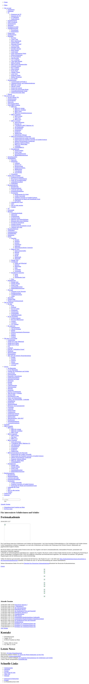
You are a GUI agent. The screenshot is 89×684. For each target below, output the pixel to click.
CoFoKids (17, 146)
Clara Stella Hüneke (16, 61)
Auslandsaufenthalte (16, 213)
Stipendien (10, 297)
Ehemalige (10, 36)
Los (5, 501)
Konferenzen (11, 420)
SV (8, 12)
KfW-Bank (18, 200)
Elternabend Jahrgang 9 (21, 612)
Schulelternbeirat (12, 20)
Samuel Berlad (15, 42)
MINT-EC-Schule (20, 108)
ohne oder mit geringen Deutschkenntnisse (19, 355)
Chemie (17, 254)
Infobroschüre (11, 416)
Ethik (16, 268)
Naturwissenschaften (20, 250)
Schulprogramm (12, 99)
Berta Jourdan (15, 50)
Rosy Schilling (15, 67)
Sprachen (13, 238)
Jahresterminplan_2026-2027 (16, 418)
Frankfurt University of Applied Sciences (26, 197)
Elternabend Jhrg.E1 (20, 609)
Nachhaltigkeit (19, 128)
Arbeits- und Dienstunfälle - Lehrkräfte (18, 399)
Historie (10, 94)
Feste (12, 305)
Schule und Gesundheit (14, 175)
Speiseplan (11, 390)
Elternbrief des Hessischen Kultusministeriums (36, 563)
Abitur (13, 296)
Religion (17, 265)
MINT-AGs (18, 119)
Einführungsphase (16, 293)
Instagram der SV (16, 16)
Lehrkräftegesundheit (17, 182)
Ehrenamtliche (12, 354)
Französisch (18, 244)
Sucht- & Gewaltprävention (18, 180)
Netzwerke (11, 102)
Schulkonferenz (12, 34)
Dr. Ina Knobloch (16, 56)
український (14, 363)
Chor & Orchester (16, 329)
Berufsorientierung (13, 185)
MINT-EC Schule (16, 85)
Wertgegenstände (12, 404)
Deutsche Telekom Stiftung (22, 142)
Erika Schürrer (15, 69)
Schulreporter (15, 312)
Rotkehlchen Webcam (21, 135)
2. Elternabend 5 (19, 606)
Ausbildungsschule (13, 28)
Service (6, 366)
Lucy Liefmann (15, 59)
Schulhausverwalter (13, 27)
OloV (12, 204)
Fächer (9, 236)
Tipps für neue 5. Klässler (15, 393)
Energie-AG (18, 164)
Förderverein (11, 33)
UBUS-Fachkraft (12, 22)
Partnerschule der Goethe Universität (25, 138)
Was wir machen (8, 302)
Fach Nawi (18, 117)
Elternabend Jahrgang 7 (21, 604)
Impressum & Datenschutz (11, 678)
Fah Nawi (14, 437)
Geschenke (11, 407)
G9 (8, 208)
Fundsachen (11, 402)
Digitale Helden (19, 150)
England (13, 337)
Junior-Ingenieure (19, 122)
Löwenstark (11, 210)
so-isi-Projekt (18, 172)
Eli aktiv (10, 304)
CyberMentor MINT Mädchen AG (24, 125)
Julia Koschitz (15, 58)
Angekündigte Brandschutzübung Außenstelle (27, 617)
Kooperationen (12, 100)
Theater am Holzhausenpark (15, 301)
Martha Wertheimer (16, 77)
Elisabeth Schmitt (16, 66)
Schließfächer (11, 401)
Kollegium (10, 11)
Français (13, 360)
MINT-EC (14, 106)
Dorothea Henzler (16, 48)
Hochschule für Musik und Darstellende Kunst (27, 199)
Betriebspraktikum (16, 188)
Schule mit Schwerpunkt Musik (19, 89)
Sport (12, 279)
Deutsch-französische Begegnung (20, 332)
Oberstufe (10, 290)
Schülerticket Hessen (13, 413)
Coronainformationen (13, 423)
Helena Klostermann (16, 55)
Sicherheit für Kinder (13, 379)
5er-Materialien (12, 368)
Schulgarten (18, 130)
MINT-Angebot (8, 426)
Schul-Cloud (18, 152)
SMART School (15, 86)
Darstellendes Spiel (20, 277)
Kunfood (13, 307)
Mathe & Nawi (15, 249)
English (13, 357)
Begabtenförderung (13, 229)
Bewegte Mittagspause (17, 319)
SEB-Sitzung (18, 615)
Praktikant (10, 351)
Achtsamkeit (11, 230)
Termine (13, 207)
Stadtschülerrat (15, 19)
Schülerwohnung (16, 318)
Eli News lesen (8, 509)
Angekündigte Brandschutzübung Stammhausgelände (29, 619)
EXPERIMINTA (19, 147)
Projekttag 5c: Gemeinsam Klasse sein (25, 625)
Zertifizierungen (12, 80)
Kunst (16, 274)
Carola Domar (15, 45)
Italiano (13, 362)
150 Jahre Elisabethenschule (14, 653)
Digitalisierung (15, 149)
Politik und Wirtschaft (21, 263)
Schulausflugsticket (13, 415)
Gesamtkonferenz (19, 614)
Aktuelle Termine (5, 504)
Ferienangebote (12, 374)
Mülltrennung (18, 169)
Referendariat (15, 31)
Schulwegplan (11, 410)
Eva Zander (14, 78)
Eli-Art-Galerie (15, 308)
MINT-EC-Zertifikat (20, 110)
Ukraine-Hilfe (11, 299)
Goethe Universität (20, 196)
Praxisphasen (14, 30)
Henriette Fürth (15, 47)
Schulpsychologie (16, 224)
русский (13, 365)
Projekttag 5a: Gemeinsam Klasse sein (25, 623)
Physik (16, 255)
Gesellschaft (14, 261)
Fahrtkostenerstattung (13, 377)
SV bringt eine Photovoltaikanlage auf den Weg (31, 654)
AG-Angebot (14, 324)
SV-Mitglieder (15, 17)
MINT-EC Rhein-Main (21, 144)
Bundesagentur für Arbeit (22, 194)
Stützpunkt (14, 214)
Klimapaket (14, 161)
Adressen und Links (16, 227)
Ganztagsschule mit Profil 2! (19, 81)
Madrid (13, 330)
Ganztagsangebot (12, 232)
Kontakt (10, 382)
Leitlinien (17, 163)
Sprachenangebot (12, 157)
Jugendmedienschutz (20, 153)
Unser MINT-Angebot (14, 105)
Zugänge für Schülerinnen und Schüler (18, 371)
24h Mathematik (19, 127)
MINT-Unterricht (16, 114)
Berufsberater (15, 186)
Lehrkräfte (10, 409)
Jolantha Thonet (15, 72)
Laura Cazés (14, 39)
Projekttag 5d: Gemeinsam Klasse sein (25, 626)
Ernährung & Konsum (17, 177)
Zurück (3, 566)
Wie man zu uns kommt (10, 338)
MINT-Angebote (15, 121)
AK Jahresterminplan (20, 608)
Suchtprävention (15, 218)
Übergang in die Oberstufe (18, 291)
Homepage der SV (16, 14)
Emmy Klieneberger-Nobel (18, 53)
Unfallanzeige (11, 412)
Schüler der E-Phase (13, 343)
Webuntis (10, 388)
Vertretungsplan (12, 387)
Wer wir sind (7, 8)
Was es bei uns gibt (9, 95)
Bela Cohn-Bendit (16, 41)
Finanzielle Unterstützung (15, 376)
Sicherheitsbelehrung (13, 421)
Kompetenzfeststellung (17, 191)
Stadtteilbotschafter (16, 315)
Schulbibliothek (12, 233)
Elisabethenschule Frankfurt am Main (14, 507)
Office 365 (7, 674)
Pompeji (13, 333)
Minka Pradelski (15, 63)
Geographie (18, 271)
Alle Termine (4, 628)
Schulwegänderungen (15, 656)
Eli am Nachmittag (13, 316)
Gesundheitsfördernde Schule (19, 91)
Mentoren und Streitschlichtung (19, 219)
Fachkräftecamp (22, 659)
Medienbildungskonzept (21, 155)
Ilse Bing (13, 38)
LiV (9, 346)
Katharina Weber (15, 75)
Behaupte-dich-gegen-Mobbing (19, 221)
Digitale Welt (14, 260)
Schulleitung (11, 9)
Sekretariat (10, 25)
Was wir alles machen (17, 205)
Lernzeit (13, 321)
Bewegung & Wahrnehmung (19, 178)
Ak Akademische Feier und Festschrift (25, 611)
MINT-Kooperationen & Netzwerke (21, 136)
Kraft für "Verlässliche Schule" (16, 349)
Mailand (13, 335)
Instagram (7, 495)
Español (13, 359)
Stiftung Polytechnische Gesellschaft (25, 141)
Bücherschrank (19, 166)
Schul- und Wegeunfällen (15, 398)
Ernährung (17, 131)
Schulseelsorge (12, 23)
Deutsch (17, 240)
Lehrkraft (10, 348)
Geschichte (18, 269)
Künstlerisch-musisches (17, 272)
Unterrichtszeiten (12, 385)
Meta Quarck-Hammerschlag (19, 64)
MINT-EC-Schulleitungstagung (23, 113)
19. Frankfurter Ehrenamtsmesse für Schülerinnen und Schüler (36, 658)
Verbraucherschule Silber (18, 92)
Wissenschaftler (12, 352)
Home (6, 2)
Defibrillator (14, 183)
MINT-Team (18, 111)
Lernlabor (14, 323)
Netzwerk (14, 160)
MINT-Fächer (18, 116)
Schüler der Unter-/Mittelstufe (16, 341)
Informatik (17, 258)
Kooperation (14, 193)
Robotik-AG (18, 124)
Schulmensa (11, 235)
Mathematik (18, 257)
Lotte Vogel (14, 74)
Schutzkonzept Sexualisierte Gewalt (21, 225)
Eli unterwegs (11, 326)
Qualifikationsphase (16, 294)
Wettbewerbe (18, 133)
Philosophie (18, 266)
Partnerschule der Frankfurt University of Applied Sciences (31, 139)
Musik (16, 276)
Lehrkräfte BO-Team (17, 202)
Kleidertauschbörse (20, 167)
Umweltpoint (18, 171)
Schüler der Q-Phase (13, 344)
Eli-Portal (6, 424)
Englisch (17, 243)
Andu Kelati (14, 52)
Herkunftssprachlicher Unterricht (24, 247)
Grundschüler (11, 340)
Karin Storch (14, 70)
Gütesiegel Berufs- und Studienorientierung (23, 83)
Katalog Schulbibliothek (14, 391)
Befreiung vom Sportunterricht (16, 406)
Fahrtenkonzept (15, 327)
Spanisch (17, 241)
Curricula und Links (16, 189)
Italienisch (17, 246)
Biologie (17, 252)
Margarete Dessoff (16, 44)
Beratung (10, 211)
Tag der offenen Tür (13, 97)
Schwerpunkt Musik (13, 103)
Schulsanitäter (15, 313)
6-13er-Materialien (13, 369)
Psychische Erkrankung (17, 222)
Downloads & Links (13, 396)
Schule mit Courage (16, 88)
